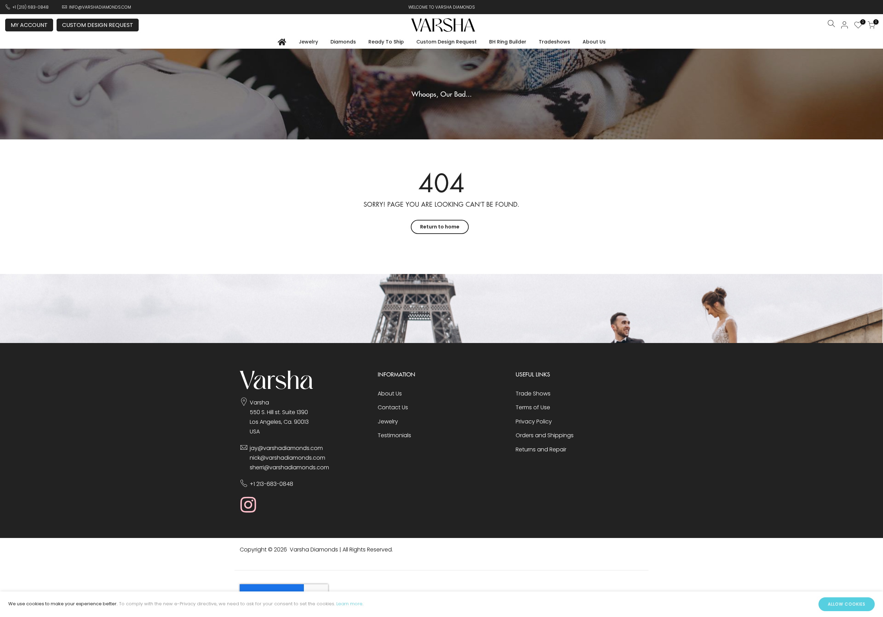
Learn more (349, 603)
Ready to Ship (386, 41)
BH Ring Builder (507, 41)
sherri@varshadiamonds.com (289, 467)
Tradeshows (554, 41)
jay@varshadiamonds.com (286, 448)
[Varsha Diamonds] (276, 387)
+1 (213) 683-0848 (30, 7)
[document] (441, 604)
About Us (594, 41)
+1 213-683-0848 (271, 484)
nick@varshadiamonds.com (287, 458)
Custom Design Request (97, 25)
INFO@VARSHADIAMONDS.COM (100, 7)
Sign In (845, 25)
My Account (29, 25)
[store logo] (443, 25)
